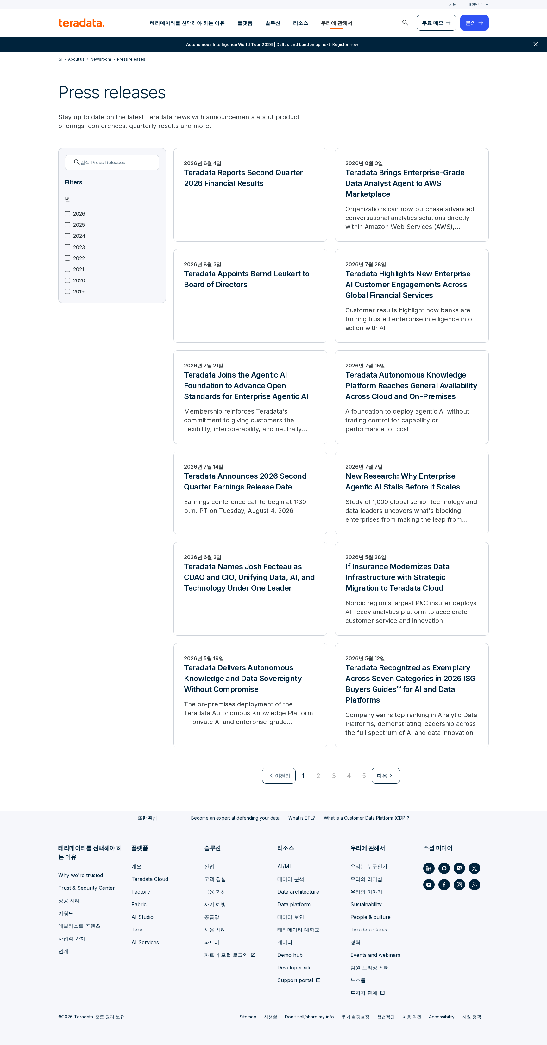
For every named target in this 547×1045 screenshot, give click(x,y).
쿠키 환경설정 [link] (355, 1016)
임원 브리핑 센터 (369, 967)
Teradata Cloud (149, 879)
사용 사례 (215, 929)
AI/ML (284, 866)
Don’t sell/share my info (309, 1016)
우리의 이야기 (366, 891)
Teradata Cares (368, 929)
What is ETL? (301, 818)
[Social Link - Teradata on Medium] (459, 868)
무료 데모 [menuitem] (432, 23)
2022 (79, 258)
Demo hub (290, 955)
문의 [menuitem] (471, 23)
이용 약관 (411, 1016)
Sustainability (366, 904)
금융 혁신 (215, 891)
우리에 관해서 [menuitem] (337, 23)
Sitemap (248, 1016)
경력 (355, 942)
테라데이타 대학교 (298, 929)
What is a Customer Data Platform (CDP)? (366, 818)
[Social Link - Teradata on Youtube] (429, 884)
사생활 (270, 1016)
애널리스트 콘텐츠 (79, 926)
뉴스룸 (358, 980)
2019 (79, 292)
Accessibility (442, 1016)
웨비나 (284, 942)
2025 (79, 225)
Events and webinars (375, 955)
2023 (79, 247)
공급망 (211, 917)
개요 (136, 866)
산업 (209, 866)
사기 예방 (215, 904)
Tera (136, 929)
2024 (79, 236)
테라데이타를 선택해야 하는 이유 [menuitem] (187, 23)
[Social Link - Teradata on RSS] (474, 884)
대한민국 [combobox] (475, 4)
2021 (78, 270)
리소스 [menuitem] (300, 23)
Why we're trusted (80, 875)
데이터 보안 (290, 917)
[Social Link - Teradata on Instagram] (459, 884)
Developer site (294, 967)
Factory (140, 891)
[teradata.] (81, 22)
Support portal (295, 980)
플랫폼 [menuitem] (245, 23)
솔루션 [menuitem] (272, 23)
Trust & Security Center (86, 888)
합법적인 (386, 1016)
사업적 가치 (71, 938)
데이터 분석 (290, 879)
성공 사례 (69, 900)
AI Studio (142, 917)
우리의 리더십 (366, 879)
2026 (79, 214)
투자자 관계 (363, 993)
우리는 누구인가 (368, 866)
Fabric (139, 904)
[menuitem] (405, 22)
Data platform (294, 904)
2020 (79, 281)
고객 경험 (215, 879)
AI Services (145, 942)
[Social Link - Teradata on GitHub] (444, 868)
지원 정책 (471, 1016)
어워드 (65, 913)
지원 (452, 4)
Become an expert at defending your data (235, 818)
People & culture (370, 917)
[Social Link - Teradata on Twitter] (474, 868)
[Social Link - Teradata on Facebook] (444, 884)
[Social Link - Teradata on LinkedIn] (429, 868)
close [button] (535, 44)
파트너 (211, 942)
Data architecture (298, 891)
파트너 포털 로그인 (226, 955)
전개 (63, 951)
